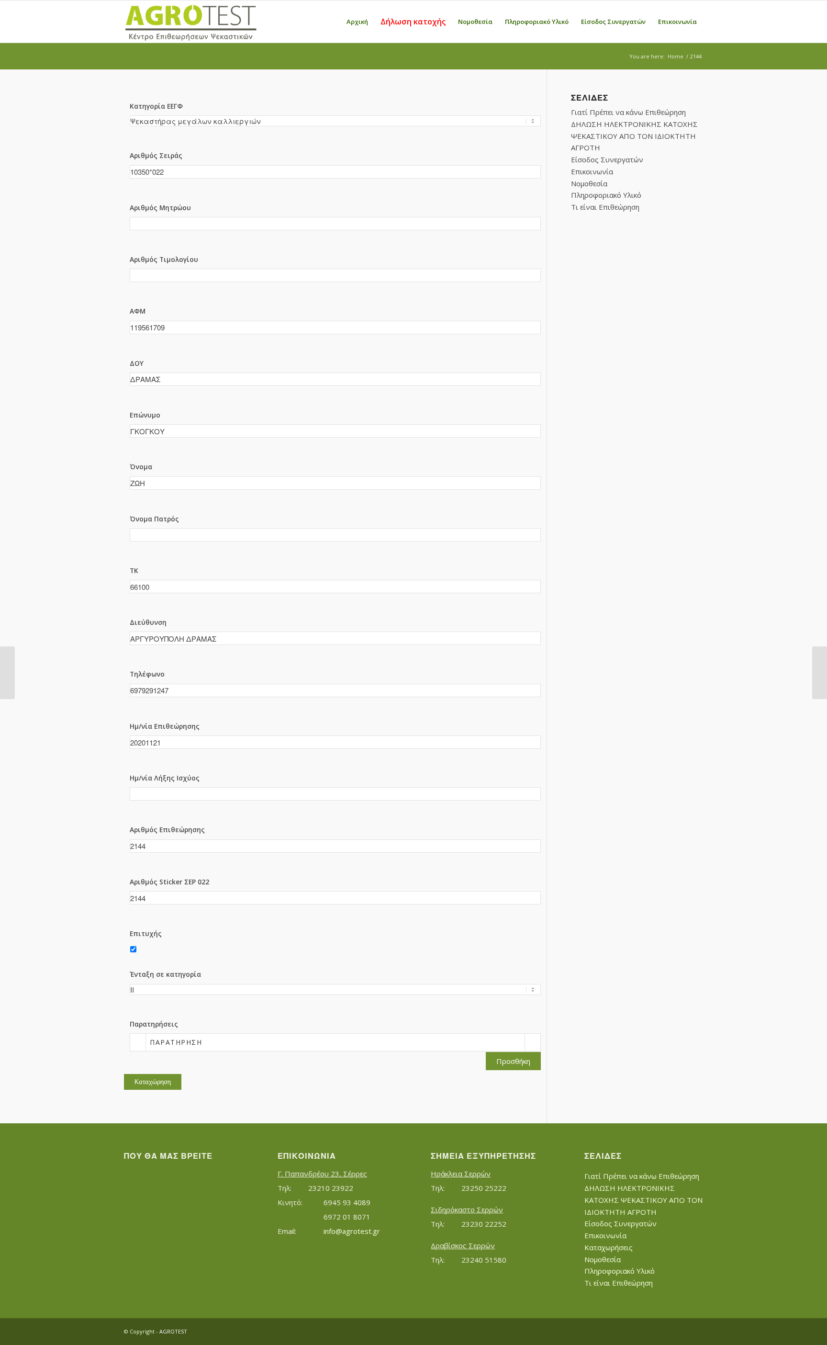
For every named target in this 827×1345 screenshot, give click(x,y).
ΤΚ (134, 570)
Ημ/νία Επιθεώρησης (165, 726)
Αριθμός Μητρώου (160, 207)
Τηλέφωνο (147, 673)
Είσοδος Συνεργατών (607, 159)
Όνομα (141, 466)
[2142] (7, 672)
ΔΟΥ (137, 363)
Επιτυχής (146, 933)
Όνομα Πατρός (154, 518)
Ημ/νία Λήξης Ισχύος (165, 777)
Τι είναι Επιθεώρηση (605, 207)
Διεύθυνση (148, 622)
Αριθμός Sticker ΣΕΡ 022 (169, 881)
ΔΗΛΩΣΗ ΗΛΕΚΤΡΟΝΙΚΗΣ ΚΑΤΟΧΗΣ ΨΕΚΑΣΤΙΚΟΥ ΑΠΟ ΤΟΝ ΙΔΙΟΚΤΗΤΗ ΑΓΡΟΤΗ (634, 136)
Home (675, 56)
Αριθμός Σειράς (156, 155)
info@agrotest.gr (352, 1231)
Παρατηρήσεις (154, 1024)
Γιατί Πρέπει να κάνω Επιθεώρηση (628, 112)
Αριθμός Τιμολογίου (164, 259)
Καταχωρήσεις (608, 1247)
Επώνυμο (145, 414)
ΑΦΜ (137, 311)
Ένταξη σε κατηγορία (165, 974)
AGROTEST (173, 1331)
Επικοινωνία (592, 171)
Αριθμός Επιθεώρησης (167, 829)
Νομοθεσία (589, 183)
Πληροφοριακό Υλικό (606, 195)
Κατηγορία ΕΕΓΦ (156, 106)
